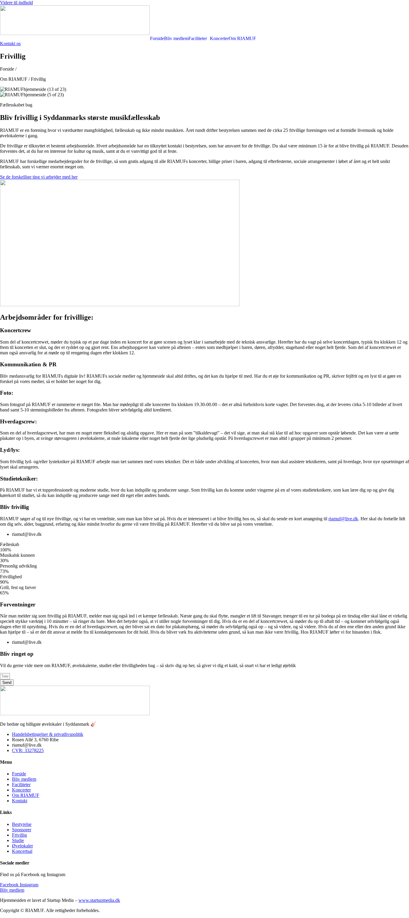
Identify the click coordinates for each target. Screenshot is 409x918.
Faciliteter (197, 38)
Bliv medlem (176, 38)
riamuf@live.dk (343, 518)
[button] (199, 38)
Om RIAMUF (242, 38)
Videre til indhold (16, 2)
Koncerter (219, 38)
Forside (157, 38)
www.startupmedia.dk (99, 900)
